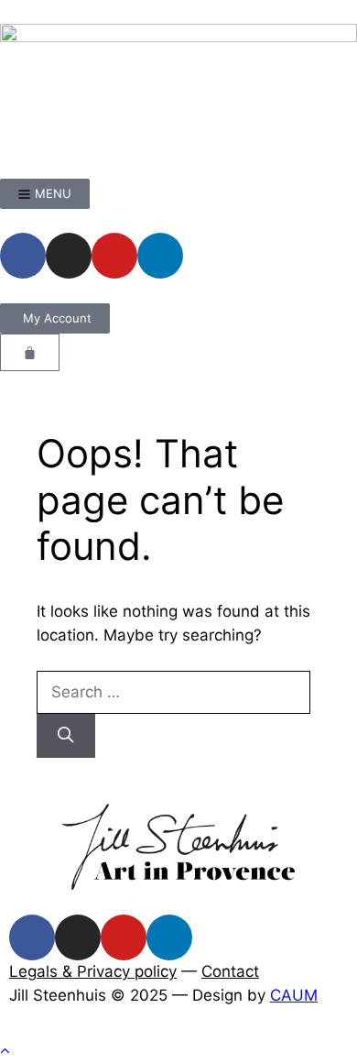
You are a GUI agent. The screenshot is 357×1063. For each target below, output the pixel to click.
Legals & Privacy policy (93, 971)
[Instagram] (69, 256)
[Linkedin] (160, 256)
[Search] (66, 736)
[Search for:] (173, 692)
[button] (5, 1051)
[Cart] (30, 352)
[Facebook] (23, 256)
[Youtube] (114, 256)
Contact (230, 971)
